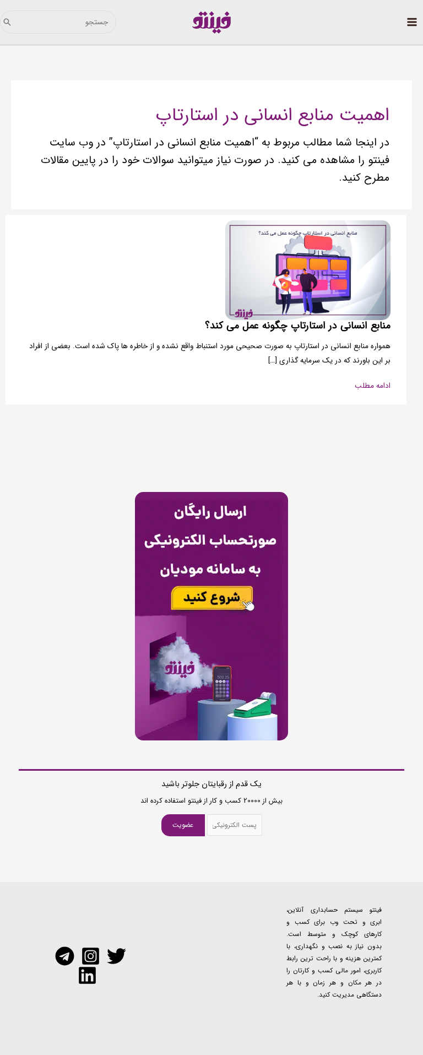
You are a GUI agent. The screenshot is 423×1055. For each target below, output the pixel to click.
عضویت (182, 825)
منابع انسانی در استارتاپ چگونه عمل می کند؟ (298, 326)
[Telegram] (64, 956)
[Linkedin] (87, 975)
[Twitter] (116, 956)
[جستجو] (7, 22)
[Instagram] (90, 956)
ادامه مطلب (373, 386)
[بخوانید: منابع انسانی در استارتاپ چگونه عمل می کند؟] (308, 270)
